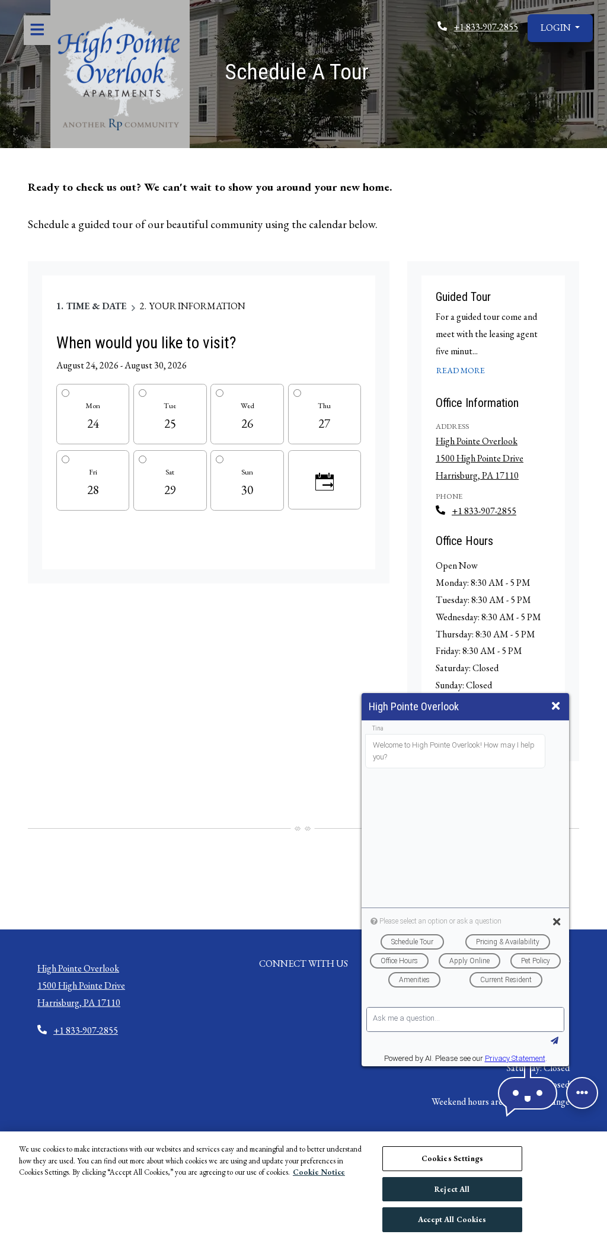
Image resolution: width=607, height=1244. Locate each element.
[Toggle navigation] (37, 30)
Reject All (452, 1189)
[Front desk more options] (582, 1093)
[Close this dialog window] (556, 706)
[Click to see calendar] (324, 480)
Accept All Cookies (452, 1219)
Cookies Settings (452, 1158)
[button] (560, 28)
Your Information (197, 306)
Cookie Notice (319, 1172)
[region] (303, 1187)
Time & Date (96, 306)
